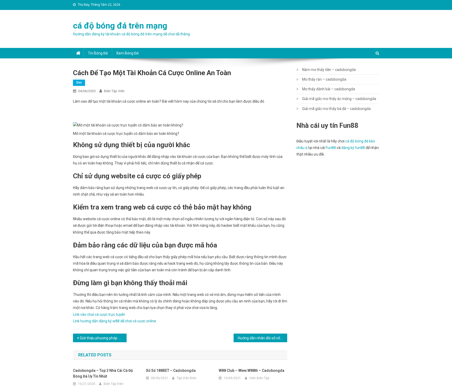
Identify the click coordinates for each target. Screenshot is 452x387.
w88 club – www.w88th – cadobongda (251, 370)
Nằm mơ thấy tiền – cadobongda (329, 70)
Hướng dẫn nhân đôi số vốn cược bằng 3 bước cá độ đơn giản (262, 338)
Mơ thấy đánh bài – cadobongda (328, 89)
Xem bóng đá (127, 53)
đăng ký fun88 (353, 148)
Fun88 (331, 148)
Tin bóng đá (98, 53)
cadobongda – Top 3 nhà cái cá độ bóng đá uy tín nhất (103, 373)
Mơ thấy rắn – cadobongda (324, 79)
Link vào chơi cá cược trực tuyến (99, 314)
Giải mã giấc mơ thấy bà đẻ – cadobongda (336, 109)
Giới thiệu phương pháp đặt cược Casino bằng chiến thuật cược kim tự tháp (103, 338)
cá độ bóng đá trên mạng (120, 26)
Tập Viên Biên (186, 378)
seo (79, 82)
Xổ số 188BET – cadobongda (171, 370)
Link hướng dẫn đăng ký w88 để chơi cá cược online (114, 321)
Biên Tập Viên (114, 91)
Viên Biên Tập (259, 378)
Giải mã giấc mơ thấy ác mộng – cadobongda (339, 99)
